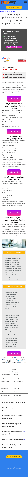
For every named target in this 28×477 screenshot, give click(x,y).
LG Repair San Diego (10, 329)
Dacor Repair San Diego (10, 294)
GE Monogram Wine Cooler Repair (13, 266)
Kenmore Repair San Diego (11, 325)
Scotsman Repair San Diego (11, 332)
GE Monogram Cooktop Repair (12, 264)
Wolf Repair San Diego (10, 304)
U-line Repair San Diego (10, 336)
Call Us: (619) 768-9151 (14, 7)
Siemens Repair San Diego (11, 338)
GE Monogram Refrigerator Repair (13, 270)
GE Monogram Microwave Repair (13, 277)
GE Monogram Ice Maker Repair (12, 262)
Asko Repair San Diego (10, 296)
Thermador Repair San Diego (12, 302)
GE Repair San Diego (10, 323)
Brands (6, 11)
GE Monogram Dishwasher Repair (13, 258)
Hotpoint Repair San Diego (11, 292)
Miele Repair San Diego (10, 346)
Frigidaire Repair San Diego (11, 327)
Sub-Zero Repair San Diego (11, 311)
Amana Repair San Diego (11, 298)
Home (1, 11)
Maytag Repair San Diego (11, 317)
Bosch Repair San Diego (10, 300)
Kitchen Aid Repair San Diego (12, 315)
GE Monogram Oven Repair (11, 272)
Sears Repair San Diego (10, 313)
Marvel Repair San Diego (11, 342)
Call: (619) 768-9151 (14, 47)
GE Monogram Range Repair (11, 275)
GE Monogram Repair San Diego (12, 321)
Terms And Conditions (20, 464)
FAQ (3, 464)
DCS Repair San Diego (10, 334)
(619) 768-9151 (10, 69)
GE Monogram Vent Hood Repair (13, 268)
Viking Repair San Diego (10, 309)
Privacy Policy (9, 464)
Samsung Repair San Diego (11, 319)
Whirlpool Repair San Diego (11, 306)
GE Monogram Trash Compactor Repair (14, 279)
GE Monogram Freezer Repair (12, 260)
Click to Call (14, 99)
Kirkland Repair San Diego (11, 340)
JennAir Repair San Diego (11, 344)
